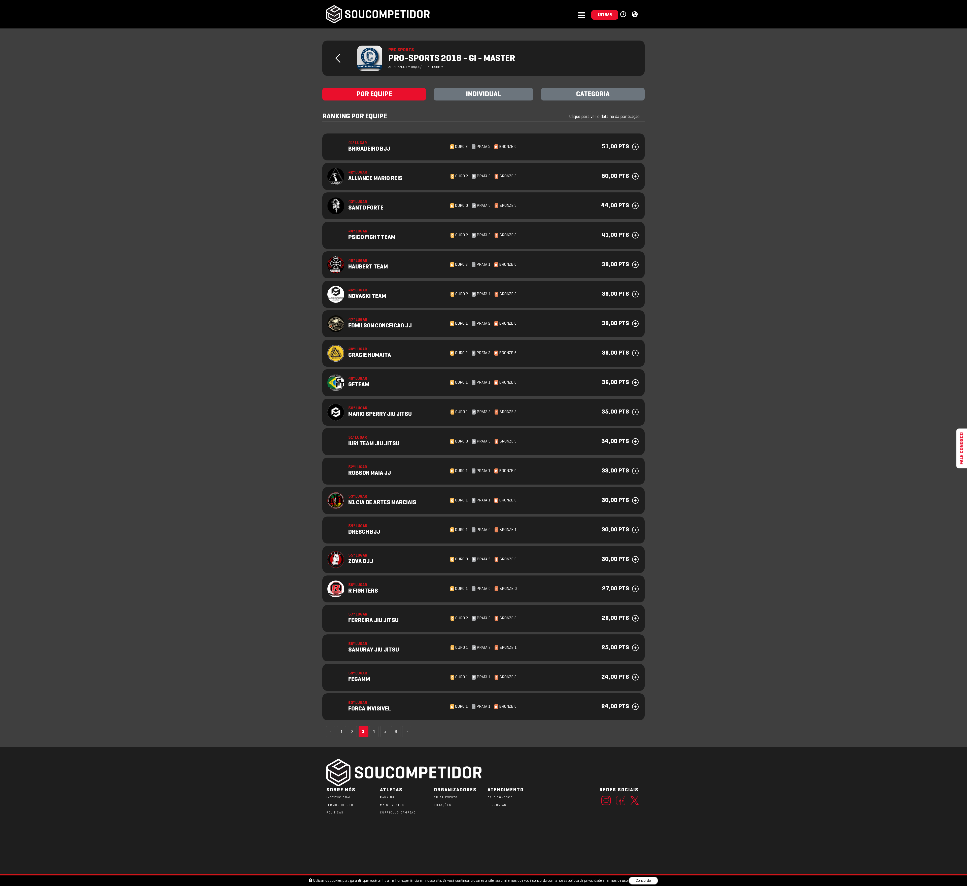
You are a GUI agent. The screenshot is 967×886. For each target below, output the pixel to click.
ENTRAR (605, 15)
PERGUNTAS (497, 805)
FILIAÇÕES (442, 805)
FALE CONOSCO (500, 797)
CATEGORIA (593, 94)
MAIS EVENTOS (392, 805)
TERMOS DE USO (339, 805)
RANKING (387, 797)
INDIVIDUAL (483, 94)
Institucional (338, 797)
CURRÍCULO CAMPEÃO (398, 812)
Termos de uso (616, 880)
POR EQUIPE (374, 94)
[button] (624, 14)
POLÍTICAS (334, 812)
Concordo (643, 880)
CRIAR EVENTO (446, 797)
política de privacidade (585, 880)
